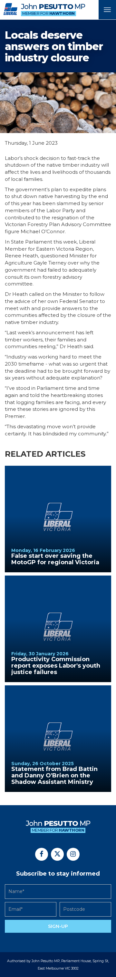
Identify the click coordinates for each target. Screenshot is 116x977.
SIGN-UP (58, 926)
